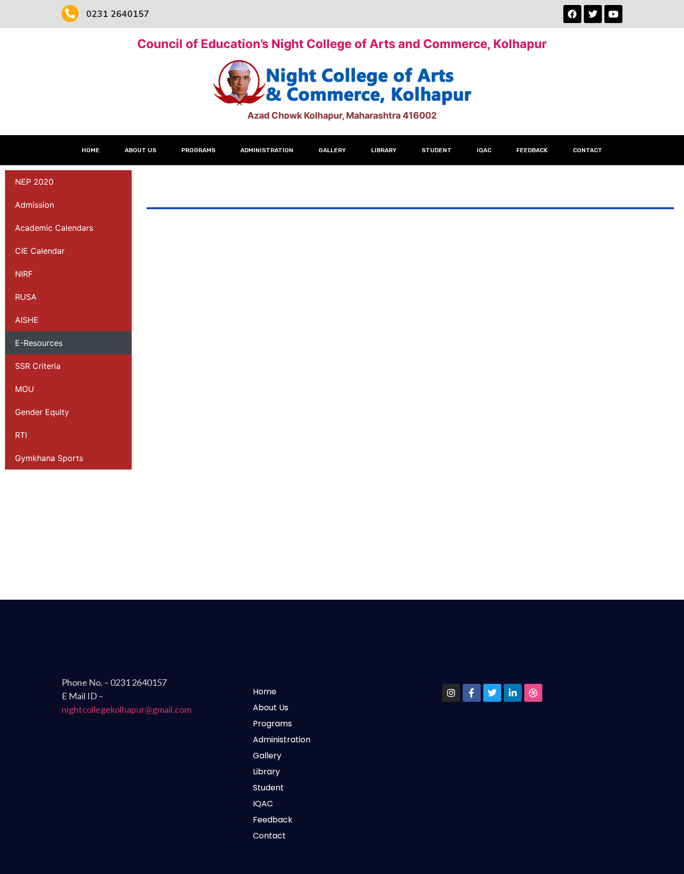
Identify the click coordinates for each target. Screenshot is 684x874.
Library (384, 150)
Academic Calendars (54, 228)
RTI (21, 435)
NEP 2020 (34, 182)
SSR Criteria (38, 366)
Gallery (332, 150)
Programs (198, 150)
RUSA (26, 297)
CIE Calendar (40, 251)
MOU (24, 389)
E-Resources (39, 343)
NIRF (24, 274)
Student (437, 150)
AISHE (27, 320)
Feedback (532, 150)
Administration (266, 150)
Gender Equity (42, 412)
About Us (140, 150)
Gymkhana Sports (49, 458)
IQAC (484, 150)
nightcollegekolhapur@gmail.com (126, 709)
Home (91, 150)
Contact (587, 150)
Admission (34, 205)
